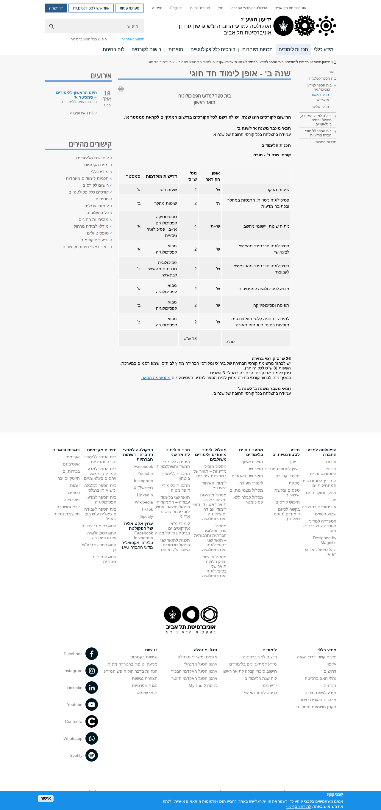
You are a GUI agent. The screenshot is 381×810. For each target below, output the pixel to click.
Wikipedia (144, 502)
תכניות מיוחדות (257, 49)
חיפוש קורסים (287, 502)
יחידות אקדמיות (101, 449)
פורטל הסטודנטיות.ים (323, 471)
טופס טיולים (98, 233)
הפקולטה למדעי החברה (249, 8)
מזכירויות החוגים (94, 219)
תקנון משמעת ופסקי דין (315, 706)
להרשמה (56, 8)
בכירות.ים (71, 471)
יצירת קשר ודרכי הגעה (316, 657)
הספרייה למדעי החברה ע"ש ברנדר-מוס (319, 526)
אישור (46, 798)
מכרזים (330, 685)
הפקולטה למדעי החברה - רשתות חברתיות (138, 454)
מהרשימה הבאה (156, 377)
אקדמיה (72, 456)
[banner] (190, 27)
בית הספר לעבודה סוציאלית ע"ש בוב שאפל (100, 514)
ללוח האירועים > (83, 113)
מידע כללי (323, 49)
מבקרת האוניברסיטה (317, 699)
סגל (221, 8)
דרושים (330, 671)
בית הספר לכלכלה (322, 78)
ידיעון (295, 461)
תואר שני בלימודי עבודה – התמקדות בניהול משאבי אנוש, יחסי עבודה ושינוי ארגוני (172, 507)
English (176, 8)
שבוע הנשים (325, 514)
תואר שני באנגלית (247, 476)
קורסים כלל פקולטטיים (212, 49)
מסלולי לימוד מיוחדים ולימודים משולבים (211, 454)
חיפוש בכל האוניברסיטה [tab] (89, 39)
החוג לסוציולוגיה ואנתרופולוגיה (101, 535)
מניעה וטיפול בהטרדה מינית (132, 664)
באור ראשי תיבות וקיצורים (86, 246)
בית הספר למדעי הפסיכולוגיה (262, 62)
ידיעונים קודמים (94, 240)
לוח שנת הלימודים (92, 157)
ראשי (332, 72)
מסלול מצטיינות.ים (246, 490)
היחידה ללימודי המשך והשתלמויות (173, 464)
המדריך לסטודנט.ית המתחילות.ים (318, 483)
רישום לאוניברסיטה (260, 657)
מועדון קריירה (288, 476)
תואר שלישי (320, 107)
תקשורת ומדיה (67, 514)
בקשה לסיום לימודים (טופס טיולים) (287, 514)
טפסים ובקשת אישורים (287, 492)
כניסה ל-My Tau (203, 685)
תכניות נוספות (326, 142)
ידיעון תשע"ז (334, 62)
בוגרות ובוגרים (66, 449)
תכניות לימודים (293, 49)
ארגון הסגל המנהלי (200, 664)
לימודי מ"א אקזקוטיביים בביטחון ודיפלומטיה (172, 528)
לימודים (270, 649)
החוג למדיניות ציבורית (103, 559)
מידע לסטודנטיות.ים (286, 452)
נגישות (151, 649)
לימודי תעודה (251, 483)
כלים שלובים (97, 212)
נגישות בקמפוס (143, 657)
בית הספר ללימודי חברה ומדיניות (100, 459)
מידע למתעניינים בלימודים (253, 664)
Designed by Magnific (324, 540)
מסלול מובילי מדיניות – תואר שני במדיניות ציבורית (210, 471)
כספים (74, 492)
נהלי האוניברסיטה (320, 678)
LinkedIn (145, 495)
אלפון (331, 664)
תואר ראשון (228, 62)
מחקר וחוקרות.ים (321, 492)
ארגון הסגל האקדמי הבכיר (194, 671)
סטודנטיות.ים (200, 8)
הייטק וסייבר (69, 478)
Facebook (143, 466)
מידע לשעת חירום (320, 692)
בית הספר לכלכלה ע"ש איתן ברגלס (100, 488)
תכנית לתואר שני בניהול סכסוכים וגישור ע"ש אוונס (175, 545)
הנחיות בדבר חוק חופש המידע (130, 671)
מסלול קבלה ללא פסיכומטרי (248, 499)
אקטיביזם (71, 464)
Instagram (143, 480)
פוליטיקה (72, 499)
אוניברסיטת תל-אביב (290, 8)
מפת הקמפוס (96, 164)
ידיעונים (270, 685)
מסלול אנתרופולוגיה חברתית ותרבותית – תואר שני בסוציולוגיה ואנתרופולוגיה (210, 537)
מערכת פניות (129, 8)
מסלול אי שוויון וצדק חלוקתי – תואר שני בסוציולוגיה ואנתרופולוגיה (213, 566)
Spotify (146, 516)
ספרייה (157, 8)
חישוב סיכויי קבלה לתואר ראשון (249, 671)
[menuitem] (290, 8)
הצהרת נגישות (144, 678)
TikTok (147, 509)
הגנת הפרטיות (144, 685)
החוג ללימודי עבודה (99, 525)
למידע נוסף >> (298, 806)
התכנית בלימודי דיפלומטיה (176, 488)
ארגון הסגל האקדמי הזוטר (194, 678)
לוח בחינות (113, 49)
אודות (331, 461)
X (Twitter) (143, 487)
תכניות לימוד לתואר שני (178, 452)
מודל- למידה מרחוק (91, 226)
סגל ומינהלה (205, 649)
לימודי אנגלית (96, 205)
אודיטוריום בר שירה (319, 506)
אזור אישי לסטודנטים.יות (91, 8)
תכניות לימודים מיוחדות (87, 178)
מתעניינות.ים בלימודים (251, 452)
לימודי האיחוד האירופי (214, 485)
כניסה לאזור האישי (260, 692)
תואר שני (322, 100)
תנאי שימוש (147, 692)
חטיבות (175, 49)
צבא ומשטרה (68, 506)
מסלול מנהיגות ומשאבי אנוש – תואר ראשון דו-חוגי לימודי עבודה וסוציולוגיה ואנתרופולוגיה (210, 507)
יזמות (75, 485)
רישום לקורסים (146, 49)
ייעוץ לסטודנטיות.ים (282, 468)
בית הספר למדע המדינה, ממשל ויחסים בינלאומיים (100, 473)
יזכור (332, 499)
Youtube (145, 473)
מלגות (294, 483)
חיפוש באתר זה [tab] (132, 39)
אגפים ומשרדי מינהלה (197, 657)
